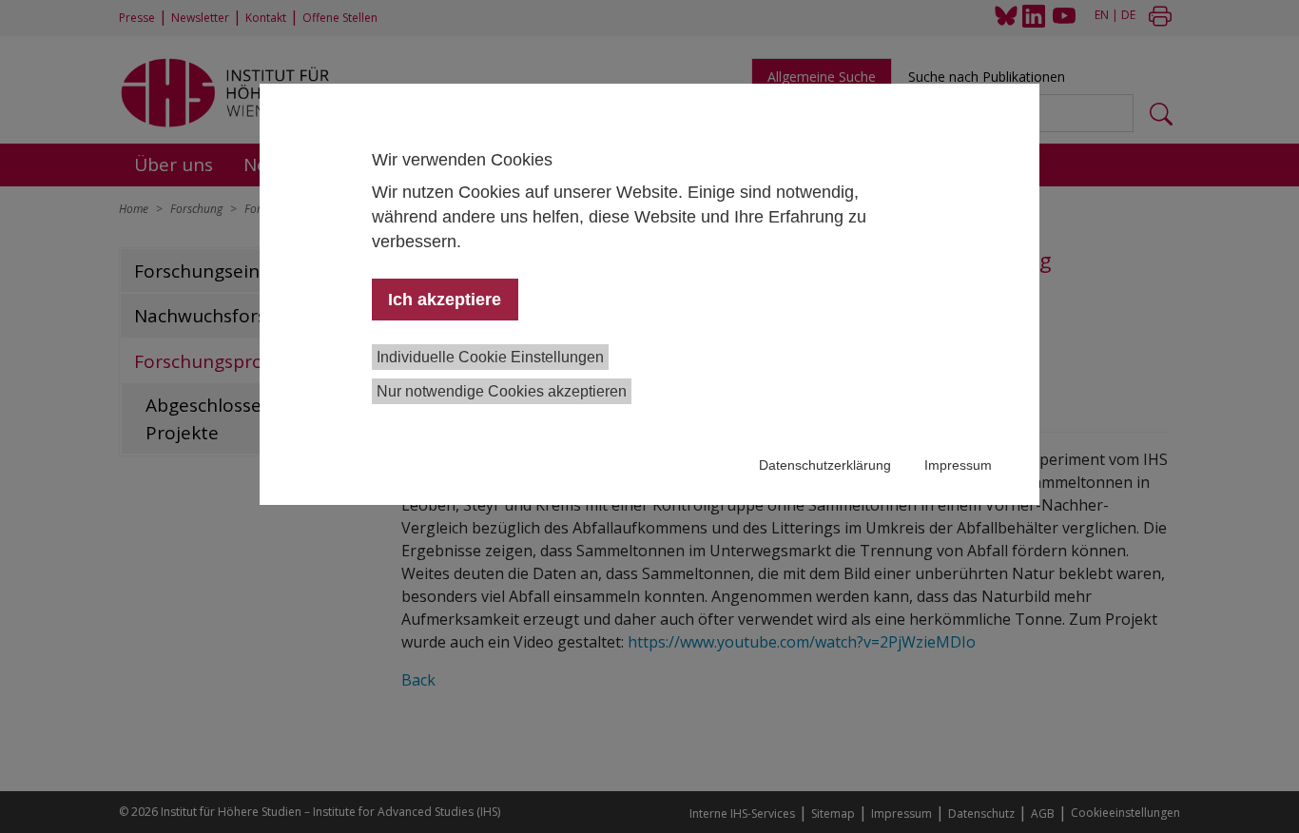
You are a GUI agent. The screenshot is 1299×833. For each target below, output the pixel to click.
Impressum (958, 465)
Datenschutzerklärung (825, 465)
